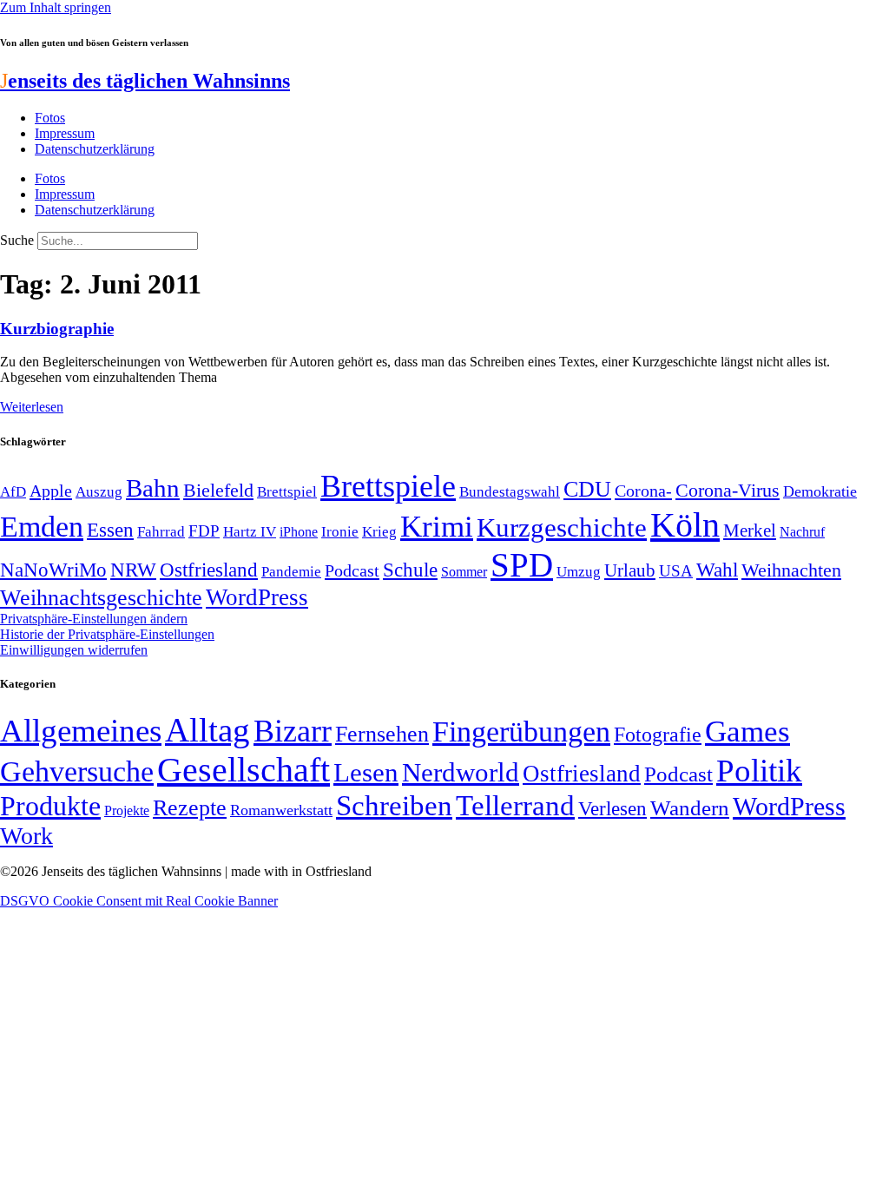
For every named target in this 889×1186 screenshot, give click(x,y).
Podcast (352, 570)
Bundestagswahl (509, 492)
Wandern (689, 808)
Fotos (50, 117)
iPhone (299, 532)
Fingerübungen (521, 731)
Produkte (50, 805)
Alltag (207, 729)
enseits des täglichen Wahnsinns (145, 80)
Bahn (153, 488)
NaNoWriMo (53, 570)
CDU (587, 489)
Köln (685, 524)
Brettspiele (388, 486)
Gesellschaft (243, 769)
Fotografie (657, 734)
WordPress (257, 597)
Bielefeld (218, 490)
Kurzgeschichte (562, 527)
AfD (13, 492)
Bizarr (293, 731)
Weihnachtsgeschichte (101, 597)
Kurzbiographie (57, 329)
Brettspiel (287, 492)
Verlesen (612, 808)
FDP (204, 531)
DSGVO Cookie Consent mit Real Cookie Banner (139, 900)
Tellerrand (515, 805)
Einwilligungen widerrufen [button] (74, 649)
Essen (110, 530)
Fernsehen (382, 734)
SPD (522, 564)
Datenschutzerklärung (95, 149)
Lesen (365, 772)
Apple (51, 490)
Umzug (578, 571)
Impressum (65, 133)
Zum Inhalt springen (55, 7)
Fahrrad (161, 532)
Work (26, 835)
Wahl (717, 569)
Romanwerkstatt (281, 810)
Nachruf (802, 531)
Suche (17, 240)
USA (676, 571)
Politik (759, 770)
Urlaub (629, 570)
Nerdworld (460, 772)
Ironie (340, 532)
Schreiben (394, 805)
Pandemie (291, 571)
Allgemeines (80, 730)
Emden (41, 527)
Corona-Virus (727, 490)
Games (747, 731)
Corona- (643, 490)
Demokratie (820, 491)
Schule (410, 569)
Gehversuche (77, 771)
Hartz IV (249, 531)
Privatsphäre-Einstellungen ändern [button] (94, 618)
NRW (133, 569)
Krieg (379, 531)
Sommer (464, 571)
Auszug (99, 491)
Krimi (436, 527)
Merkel (749, 530)
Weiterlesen (31, 406)
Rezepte (190, 807)
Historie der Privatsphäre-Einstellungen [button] (107, 634)
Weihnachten (791, 570)
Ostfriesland (209, 569)
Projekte (126, 810)
